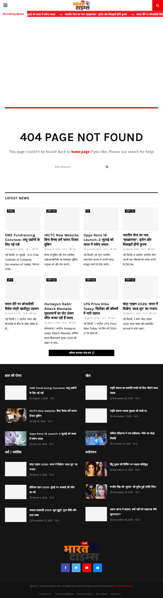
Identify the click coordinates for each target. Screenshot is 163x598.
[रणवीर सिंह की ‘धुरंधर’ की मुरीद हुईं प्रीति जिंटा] (96, 491)
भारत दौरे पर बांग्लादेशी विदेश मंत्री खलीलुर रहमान (22, 306)
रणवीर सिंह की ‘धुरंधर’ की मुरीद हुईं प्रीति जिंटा (133, 487)
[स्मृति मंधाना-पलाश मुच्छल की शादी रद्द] (96, 415)
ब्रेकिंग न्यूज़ (51, 211)
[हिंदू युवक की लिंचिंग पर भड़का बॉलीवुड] (96, 469)
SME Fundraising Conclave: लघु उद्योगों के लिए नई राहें (22, 240)
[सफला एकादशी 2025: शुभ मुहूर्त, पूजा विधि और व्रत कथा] (15, 515)
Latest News (17, 198)
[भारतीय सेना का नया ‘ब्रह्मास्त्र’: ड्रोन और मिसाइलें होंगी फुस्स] (140, 219)
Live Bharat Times (123, 586)
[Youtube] (86, 567)
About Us (116, 594)
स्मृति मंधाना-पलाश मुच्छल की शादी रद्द (128, 411)
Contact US (45, 594)
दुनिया (10, 280)
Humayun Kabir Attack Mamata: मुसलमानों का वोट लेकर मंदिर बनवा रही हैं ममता (59, 311)
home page (80, 152)
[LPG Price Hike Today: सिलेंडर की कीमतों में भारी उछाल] (101, 288)
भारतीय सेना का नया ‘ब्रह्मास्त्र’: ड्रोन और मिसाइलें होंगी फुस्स (137, 240)
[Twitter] (76, 567)
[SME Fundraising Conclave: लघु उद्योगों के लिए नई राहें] (22, 219)
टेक (87, 211)
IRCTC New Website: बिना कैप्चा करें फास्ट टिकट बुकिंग (61, 240)
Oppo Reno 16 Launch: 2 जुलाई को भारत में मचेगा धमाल (98, 240)
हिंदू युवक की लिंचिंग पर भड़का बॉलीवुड (129, 464)
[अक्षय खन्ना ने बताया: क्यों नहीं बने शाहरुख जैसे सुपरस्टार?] (96, 514)
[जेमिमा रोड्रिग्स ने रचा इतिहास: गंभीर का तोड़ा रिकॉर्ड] (96, 438)
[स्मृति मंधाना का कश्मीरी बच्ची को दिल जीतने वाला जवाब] (96, 393)
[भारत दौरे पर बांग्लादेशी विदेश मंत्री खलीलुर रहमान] (22, 288)
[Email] (97, 567)
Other (11, 211)
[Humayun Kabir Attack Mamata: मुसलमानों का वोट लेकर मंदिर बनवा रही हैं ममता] (62, 288)
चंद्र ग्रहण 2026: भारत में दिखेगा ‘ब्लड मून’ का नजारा (140, 306)
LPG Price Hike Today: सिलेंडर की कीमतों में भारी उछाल (100, 309)
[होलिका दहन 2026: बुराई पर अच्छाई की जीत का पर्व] (15, 492)
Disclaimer (101, 594)
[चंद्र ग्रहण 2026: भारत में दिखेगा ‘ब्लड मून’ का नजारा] (140, 288)
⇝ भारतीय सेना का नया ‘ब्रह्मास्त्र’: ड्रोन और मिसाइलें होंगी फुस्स (86, 14)
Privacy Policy (84, 594)
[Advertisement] (81, 53)
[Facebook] (65, 567)
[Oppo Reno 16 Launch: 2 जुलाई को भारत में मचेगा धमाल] (101, 219)
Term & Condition (64, 594)
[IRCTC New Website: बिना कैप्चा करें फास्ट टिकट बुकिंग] (62, 219)
